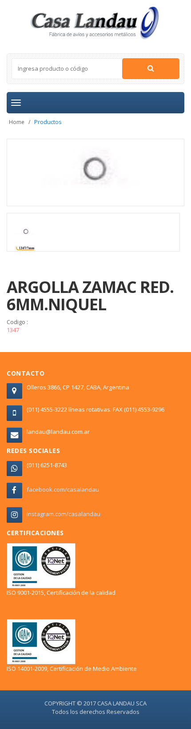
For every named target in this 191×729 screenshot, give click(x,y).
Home (16, 122)
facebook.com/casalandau (63, 489)
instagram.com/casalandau (63, 514)
